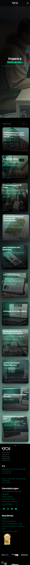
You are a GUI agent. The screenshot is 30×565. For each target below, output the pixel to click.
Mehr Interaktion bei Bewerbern (12, 247)
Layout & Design (7, 504)
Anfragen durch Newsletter (14, 311)
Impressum (5, 518)
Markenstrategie (18, 189)
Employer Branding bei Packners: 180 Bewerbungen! (13, 219)
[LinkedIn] (4, 509)
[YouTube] (16, 509)
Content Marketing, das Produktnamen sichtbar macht (13, 135)
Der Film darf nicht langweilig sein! (11, 364)
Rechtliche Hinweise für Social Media (13, 526)
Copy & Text (6, 140)
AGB (3, 529)
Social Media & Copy (8, 499)
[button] (28, 3)
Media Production (14, 162)
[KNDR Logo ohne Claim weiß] (15, 3)
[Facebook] (12, 509)
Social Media (7, 195)
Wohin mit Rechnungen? (10, 531)
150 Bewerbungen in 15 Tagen (12, 185)
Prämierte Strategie (11, 275)
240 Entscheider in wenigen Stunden (14, 396)
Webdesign (18, 165)
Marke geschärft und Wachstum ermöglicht (13, 332)
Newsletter (13, 314)
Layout (11, 278)
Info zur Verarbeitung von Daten (12, 523)
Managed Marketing (8, 189)
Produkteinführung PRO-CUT (13, 418)
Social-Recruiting (9, 159)
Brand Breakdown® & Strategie (12, 491)
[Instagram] (8, 509)
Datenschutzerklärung (9, 521)
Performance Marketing (8, 165)
